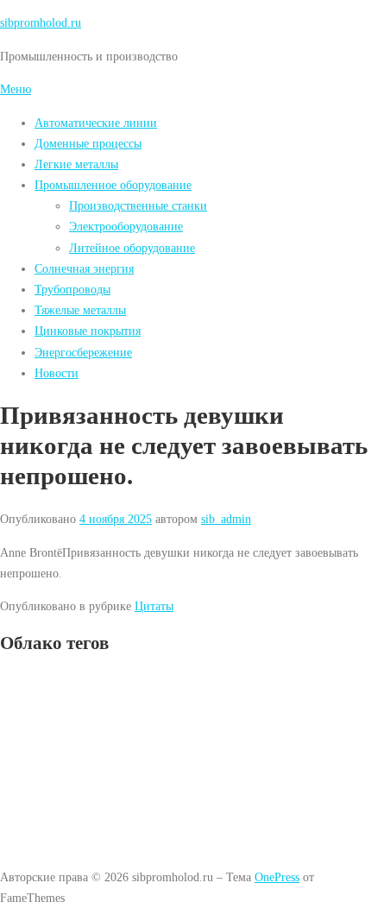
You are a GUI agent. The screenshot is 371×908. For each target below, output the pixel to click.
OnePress (277, 877)
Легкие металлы (76, 164)
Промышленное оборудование (113, 185)
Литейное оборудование (132, 248)
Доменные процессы (88, 143)
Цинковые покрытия (88, 330)
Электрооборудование (126, 226)
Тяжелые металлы (80, 310)
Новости (57, 373)
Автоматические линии (96, 122)
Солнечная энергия (84, 268)
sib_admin (226, 519)
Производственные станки (138, 205)
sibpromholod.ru (40, 22)
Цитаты (154, 606)
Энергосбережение (83, 352)
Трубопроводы (72, 289)
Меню (15, 89)
